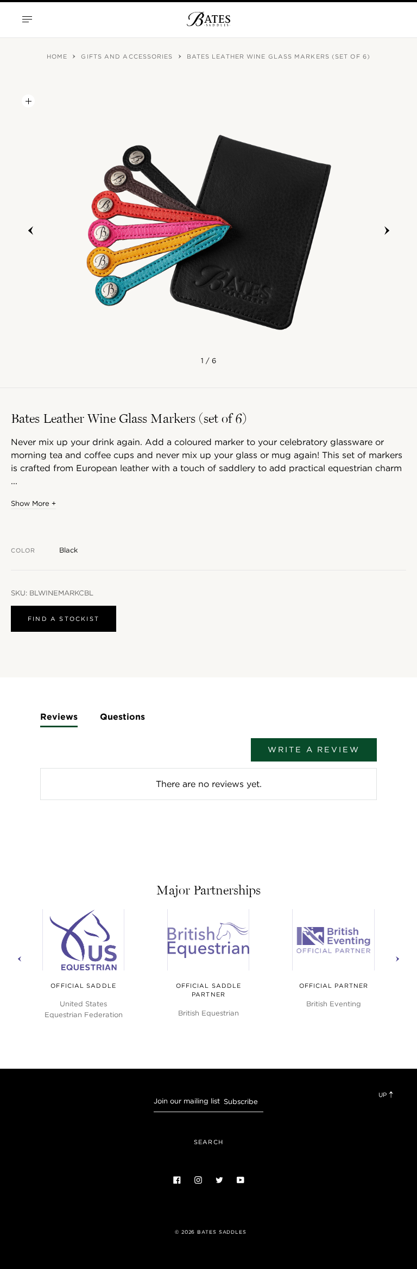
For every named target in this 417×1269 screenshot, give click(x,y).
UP (383, 1095)
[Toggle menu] (27, 19)
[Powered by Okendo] (67, 755)
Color (23, 550)
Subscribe (241, 1101)
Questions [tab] (122, 716)
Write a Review (313, 749)
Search (208, 1142)
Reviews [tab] (59, 716)
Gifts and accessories (128, 56)
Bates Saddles (222, 1232)
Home (58, 56)
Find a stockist (63, 619)
